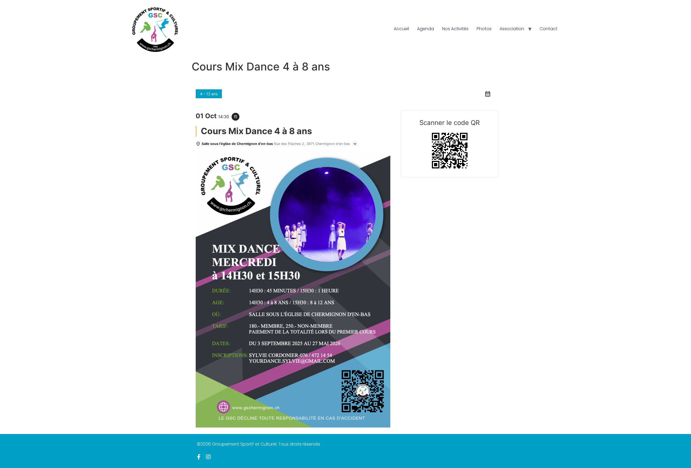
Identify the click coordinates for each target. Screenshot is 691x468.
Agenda (425, 29)
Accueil (401, 29)
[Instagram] (208, 457)
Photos (484, 29)
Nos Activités (455, 29)
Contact (548, 29)
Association (512, 29)
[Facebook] (199, 457)
